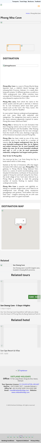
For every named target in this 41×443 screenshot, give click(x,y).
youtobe (16, 400)
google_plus (29, 400)
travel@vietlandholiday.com (19, 390)
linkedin (20, 400)
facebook (11, 400)
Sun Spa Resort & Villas (10, 350)
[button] (20, 227)
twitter (25, 400)
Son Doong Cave (19, 265)
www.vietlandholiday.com (20, 392)
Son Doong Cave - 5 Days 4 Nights (15, 305)
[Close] (23, 220)
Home (28, 13)
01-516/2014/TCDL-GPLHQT (29, 384)
